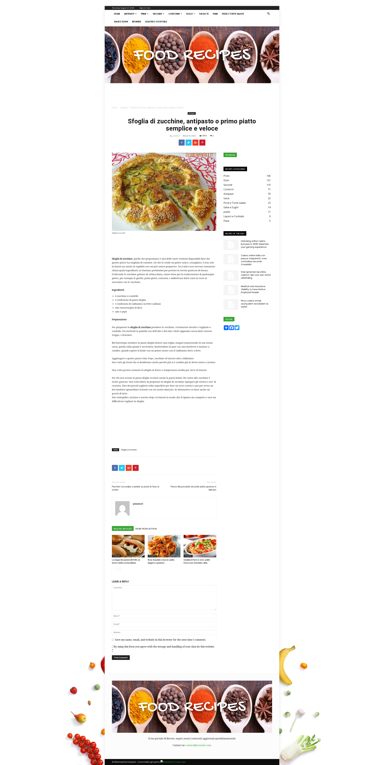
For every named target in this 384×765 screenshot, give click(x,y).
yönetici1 (176, 136)
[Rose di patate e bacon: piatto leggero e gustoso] (164, 546)
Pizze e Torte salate (233, 13)
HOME (117, 13)
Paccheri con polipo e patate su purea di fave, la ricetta (135, 488)
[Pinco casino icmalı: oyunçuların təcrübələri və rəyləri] (231, 304)
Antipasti (129, 13)
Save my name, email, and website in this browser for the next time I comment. (160, 639)
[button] (268, 14)
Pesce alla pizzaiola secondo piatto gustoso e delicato (193, 488)
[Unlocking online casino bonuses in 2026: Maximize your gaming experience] (231, 245)
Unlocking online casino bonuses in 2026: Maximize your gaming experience (255, 244)
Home (114, 107)
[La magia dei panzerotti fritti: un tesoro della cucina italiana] (128, 546)
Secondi (157, 13)
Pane (215, 13)
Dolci (189, 13)
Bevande (136, 21)
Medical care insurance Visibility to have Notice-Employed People (253, 289)
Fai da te (204, 13)
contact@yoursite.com (198, 745)
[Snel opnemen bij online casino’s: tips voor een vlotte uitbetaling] (231, 275)
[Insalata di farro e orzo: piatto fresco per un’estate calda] (200, 546)
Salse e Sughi (121, 21)
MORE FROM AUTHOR (146, 528)
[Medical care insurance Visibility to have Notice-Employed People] (231, 290)
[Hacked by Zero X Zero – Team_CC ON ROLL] (192, 54)
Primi (143, 13)
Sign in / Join (145, 8)
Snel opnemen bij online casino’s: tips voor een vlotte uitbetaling (256, 274)
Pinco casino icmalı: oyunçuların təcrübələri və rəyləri (254, 303)
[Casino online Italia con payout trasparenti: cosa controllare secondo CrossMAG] (231, 259)
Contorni (174, 13)
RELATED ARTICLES (123, 528)
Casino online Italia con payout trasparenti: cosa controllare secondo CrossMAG (254, 260)
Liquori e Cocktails (156, 21)
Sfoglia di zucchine (129, 450)
